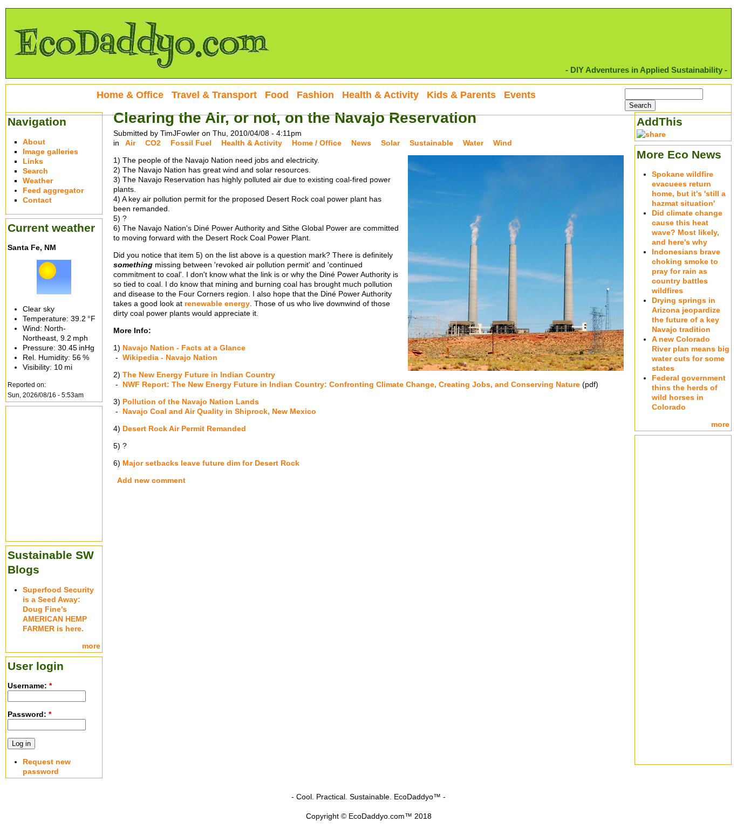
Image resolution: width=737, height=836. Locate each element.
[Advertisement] (54, 472)
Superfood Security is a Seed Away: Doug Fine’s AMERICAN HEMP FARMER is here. (58, 609)
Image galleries (50, 151)
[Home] (141, 73)
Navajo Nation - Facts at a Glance (183, 347)
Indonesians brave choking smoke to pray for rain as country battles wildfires (686, 271)
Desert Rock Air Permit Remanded (184, 428)
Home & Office (130, 94)
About (34, 141)
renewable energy (217, 303)
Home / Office (317, 143)
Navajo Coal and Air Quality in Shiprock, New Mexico (219, 411)
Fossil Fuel (190, 143)
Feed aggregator (53, 190)
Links (33, 161)
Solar (390, 143)
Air (130, 143)
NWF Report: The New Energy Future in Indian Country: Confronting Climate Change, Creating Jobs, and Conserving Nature (351, 384)
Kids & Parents (461, 94)
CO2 (153, 143)
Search (35, 171)
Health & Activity (251, 143)
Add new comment (151, 480)
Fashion (315, 94)
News (361, 143)
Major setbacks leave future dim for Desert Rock (210, 463)
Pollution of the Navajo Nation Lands (190, 401)
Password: (29, 714)
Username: (30, 685)
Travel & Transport (214, 94)
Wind (502, 143)
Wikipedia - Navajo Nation (169, 357)
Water (473, 143)
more (91, 645)
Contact (37, 200)
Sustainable (431, 143)
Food (277, 94)
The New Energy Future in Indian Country (198, 374)
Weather (38, 180)
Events (520, 94)
